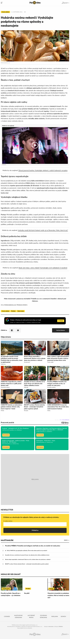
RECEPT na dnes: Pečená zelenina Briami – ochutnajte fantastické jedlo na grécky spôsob (26, 564)
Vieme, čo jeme (21, 311)
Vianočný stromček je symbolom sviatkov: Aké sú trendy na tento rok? (58, 595)
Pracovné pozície (7, 422)
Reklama (54, 616)
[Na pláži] (35, 584)
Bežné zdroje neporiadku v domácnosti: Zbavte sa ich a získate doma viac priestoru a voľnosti (27, 559)
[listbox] (63, 540)
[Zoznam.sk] (65, 3)
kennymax (51, 626)
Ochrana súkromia (43, 616)
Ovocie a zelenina (5, 11)
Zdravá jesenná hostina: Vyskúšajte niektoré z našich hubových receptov (43, 170)
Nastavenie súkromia (18, 616)
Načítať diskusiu (60, 330)
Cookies (7, 616)
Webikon (61, 626)
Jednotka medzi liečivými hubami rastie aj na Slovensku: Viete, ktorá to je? (43, 230)
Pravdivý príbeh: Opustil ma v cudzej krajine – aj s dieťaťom (10, 594)
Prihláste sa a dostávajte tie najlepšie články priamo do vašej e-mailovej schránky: (31, 517)
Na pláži (26, 593)
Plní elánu (13, 311)
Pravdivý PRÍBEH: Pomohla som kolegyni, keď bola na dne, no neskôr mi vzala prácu (32, 546)
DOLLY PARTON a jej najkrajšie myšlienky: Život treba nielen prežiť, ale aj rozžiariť (27, 550)
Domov (63, 616)
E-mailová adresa (7, 521)
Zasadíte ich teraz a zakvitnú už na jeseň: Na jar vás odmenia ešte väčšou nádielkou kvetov (27, 555)
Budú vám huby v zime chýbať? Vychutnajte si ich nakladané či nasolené (43, 268)
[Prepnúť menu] (2, 3)
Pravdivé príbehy (6, 588)
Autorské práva (31, 616)
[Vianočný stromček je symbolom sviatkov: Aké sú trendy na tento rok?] (58, 584)
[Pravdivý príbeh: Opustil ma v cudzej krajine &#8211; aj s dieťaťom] (11, 584)
